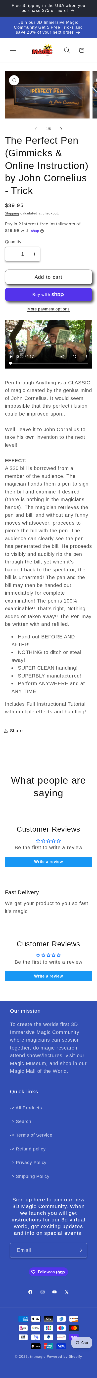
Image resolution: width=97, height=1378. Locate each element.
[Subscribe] (80, 1250)
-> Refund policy (28, 1148)
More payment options (48, 309)
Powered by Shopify (64, 1356)
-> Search (20, 1121)
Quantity (13, 241)
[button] (13, 50)
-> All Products (26, 1107)
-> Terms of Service (31, 1135)
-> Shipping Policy (29, 1176)
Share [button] (16, 730)
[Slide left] (35, 128)
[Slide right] (61, 128)
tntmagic (37, 1356)
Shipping (12, 213)
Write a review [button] (48, 862)
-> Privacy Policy (28, 1162)
